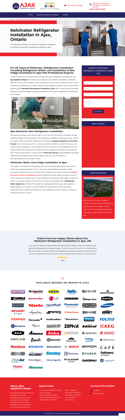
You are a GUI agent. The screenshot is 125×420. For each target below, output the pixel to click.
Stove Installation (71, 397)
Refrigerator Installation (73, 395)
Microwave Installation (73, 392)
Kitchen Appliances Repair (48, 395)
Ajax (11, 19)
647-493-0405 (97, 9)
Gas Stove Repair (45, 392)
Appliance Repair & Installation (48, 15)
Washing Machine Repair (48, 400)
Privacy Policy (69, 400)
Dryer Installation (71, 390)
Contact (65, 15)
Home (30, 15)
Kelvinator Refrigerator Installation (26, 19)
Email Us (96, 390)
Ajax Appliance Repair (74, 413)
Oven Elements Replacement (49, 397)
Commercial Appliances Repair (50, 390)
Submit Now (98, 111)
